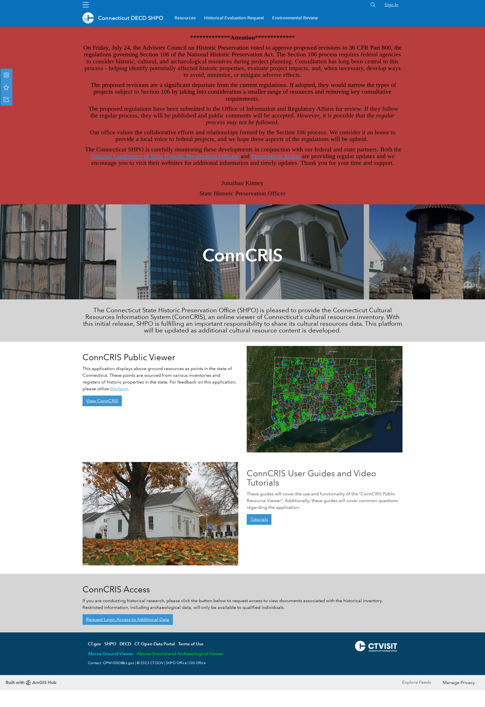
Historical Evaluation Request (234, 17)
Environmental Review (295, 17)
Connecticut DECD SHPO (130, 18)
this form (119, 388)
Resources (185, 17)
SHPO (110, 643)
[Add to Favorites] (6, 87)
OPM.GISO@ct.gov (118, 663)
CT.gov (94, 643)
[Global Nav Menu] (85, 5)
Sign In (391, 4)
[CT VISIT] (376, 645)
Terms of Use (190, 643)
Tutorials (259, 519)
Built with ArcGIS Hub (31, 682)
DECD (125, 643)
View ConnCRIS (102, 400)
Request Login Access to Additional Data (127, 619)
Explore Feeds (416, 682)
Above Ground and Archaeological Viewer (180, 653)
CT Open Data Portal (154, 643)
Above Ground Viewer (110, 653)
